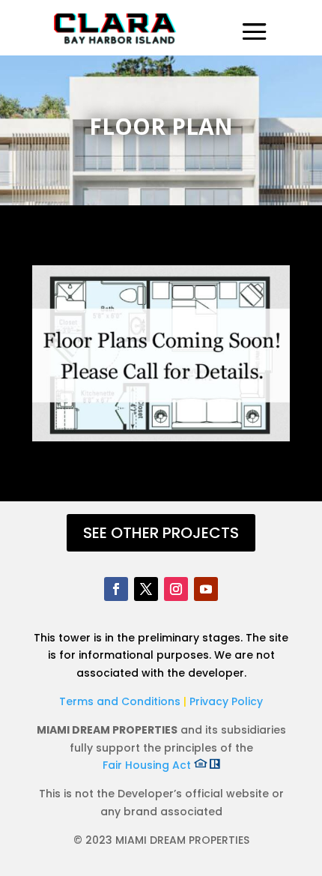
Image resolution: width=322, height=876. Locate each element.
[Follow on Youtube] (206, 589)
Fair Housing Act (148, 765)
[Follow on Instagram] (176, 589)
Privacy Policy (226, 701)
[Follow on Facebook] (116, 589)
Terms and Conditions (121, 701)
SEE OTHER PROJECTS (161, 532)
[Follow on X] (146, 589)
